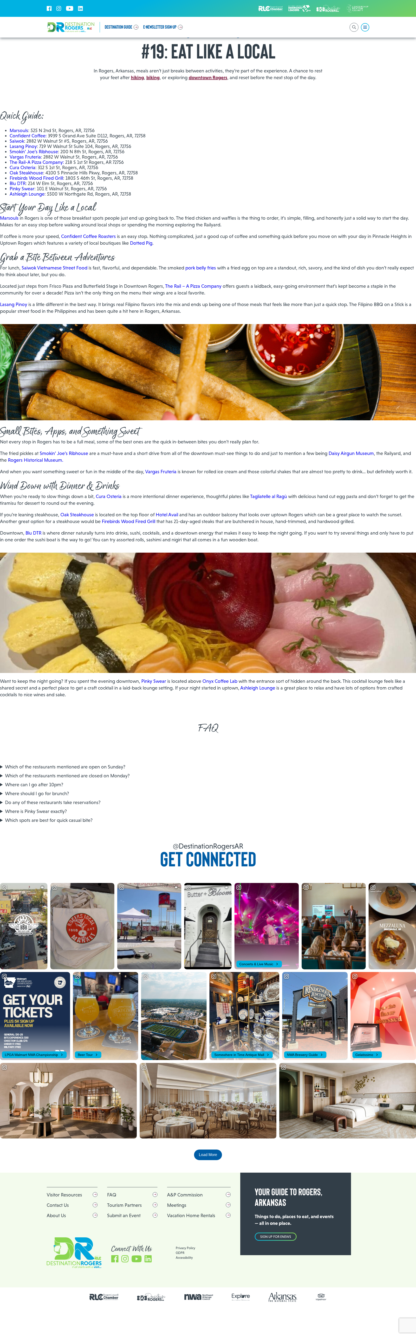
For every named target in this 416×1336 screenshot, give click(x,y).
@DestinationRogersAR (208, 846)
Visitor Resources (64, 1194)
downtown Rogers (208, 77)
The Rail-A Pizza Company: (37, 162)
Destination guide (118, 27)
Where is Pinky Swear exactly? (36, 811)
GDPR (180, 1253)
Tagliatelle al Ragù (268, 496)
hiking (137, 77)
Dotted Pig (141, 243)
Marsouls (19, 130)
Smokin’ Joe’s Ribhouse (34, 151)
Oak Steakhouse (26, 172)
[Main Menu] (365, 27)
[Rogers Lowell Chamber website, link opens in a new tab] (104, 1297)
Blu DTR (18, 183)
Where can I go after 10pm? (34, 784)
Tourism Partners (124, 1205)
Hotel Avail (167, 514)
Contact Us (58, 1205)
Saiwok (17, 141)
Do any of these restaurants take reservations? (53, 802)
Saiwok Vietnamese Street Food (54, 267)
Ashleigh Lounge (27, 194)
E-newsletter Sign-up (159, 27)
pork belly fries (200, 267)
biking (153, 77)
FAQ (111, 1194)
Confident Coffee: (28, 135)
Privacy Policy (185, 1248)
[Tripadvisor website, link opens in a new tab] (321, 1297)
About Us (56, 1215)
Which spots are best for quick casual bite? (49, 820)
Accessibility (184, 1257)
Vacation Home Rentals (191, 1215)
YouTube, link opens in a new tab (69, 8)
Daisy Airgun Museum (351, 453)
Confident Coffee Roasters (88, 236)
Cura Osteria (22, 167)
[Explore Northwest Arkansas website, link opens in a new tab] (241, 1297)
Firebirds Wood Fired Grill (36, 178)
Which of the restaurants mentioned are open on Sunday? (65, 766)
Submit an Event (124, 1215)
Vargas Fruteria (25, 157)
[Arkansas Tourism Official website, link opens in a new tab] (282, 1297)
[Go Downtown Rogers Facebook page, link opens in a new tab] (151, 1297)
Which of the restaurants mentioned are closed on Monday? (67, 775)
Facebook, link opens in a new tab (49, 8)
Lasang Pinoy (23, 146)
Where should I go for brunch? (37, 793)
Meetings (176, 1205)
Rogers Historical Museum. (35, 460)
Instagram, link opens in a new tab (58, 8)
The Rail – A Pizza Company (194, 286)
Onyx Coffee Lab (219, 681)
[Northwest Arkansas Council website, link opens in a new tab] (198, 1297)
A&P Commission (185, 1194)
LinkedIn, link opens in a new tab (80, 8)
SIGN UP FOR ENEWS (275, 1237)
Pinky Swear (22, 188)
